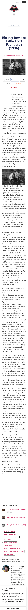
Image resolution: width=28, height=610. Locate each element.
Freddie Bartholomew (11, 537)
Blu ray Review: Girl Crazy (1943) (16, 525)
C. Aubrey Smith (9, 531)
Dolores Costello (10, 534)
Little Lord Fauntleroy (12, 548)
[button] (14, 14)
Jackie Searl (8, 545)
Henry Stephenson (10, 542)
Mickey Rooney (9, 554)
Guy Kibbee (7, 540)
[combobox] (18, 2)
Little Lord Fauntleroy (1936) (14, 551)
